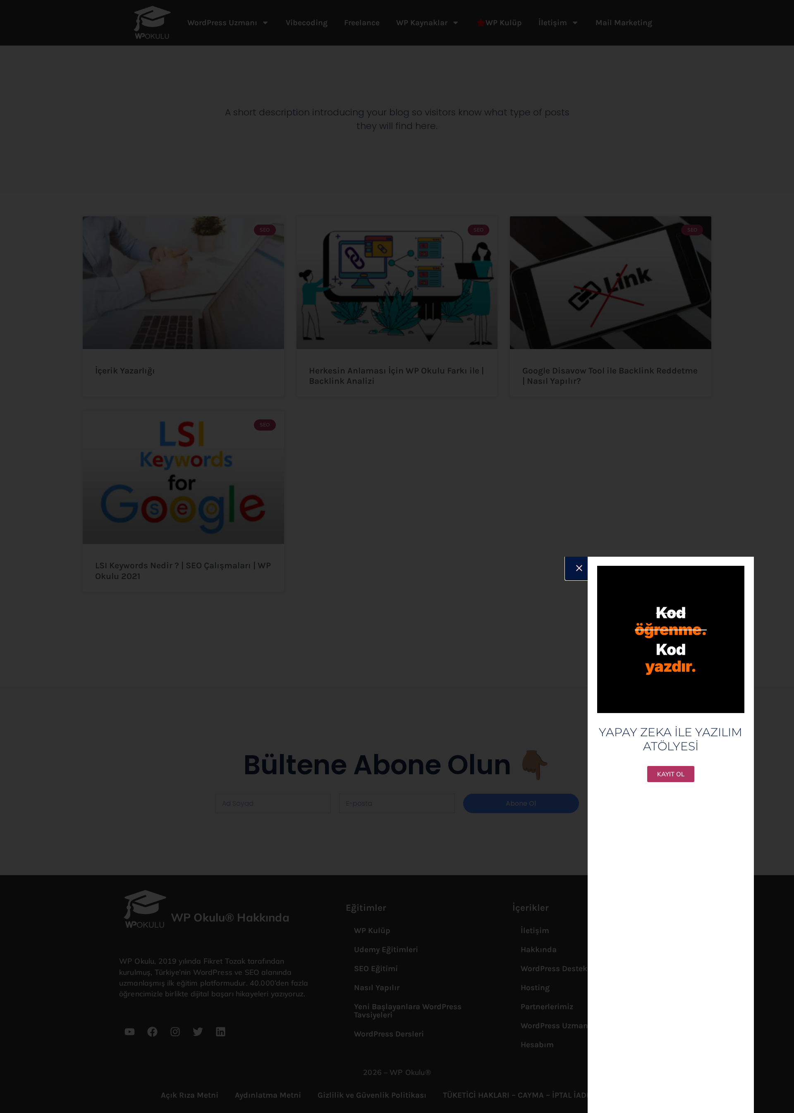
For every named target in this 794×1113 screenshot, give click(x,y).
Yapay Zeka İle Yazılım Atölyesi (670, 739)
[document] (397, 556)
